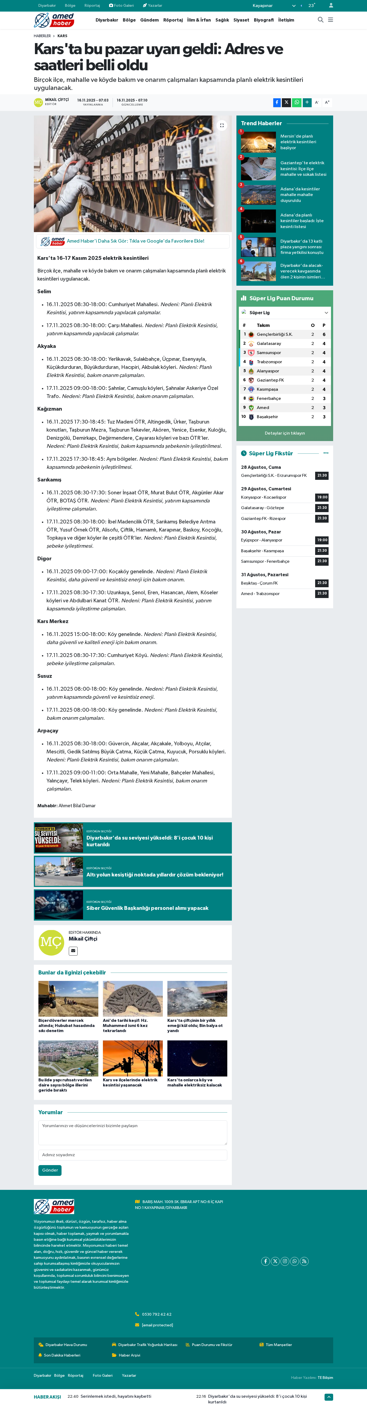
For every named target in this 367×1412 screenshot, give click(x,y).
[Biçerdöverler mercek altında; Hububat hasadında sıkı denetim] (68, 999)
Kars (62, 36)
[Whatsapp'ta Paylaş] (296, 102)
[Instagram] (284, 1261)
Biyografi (264, 20)
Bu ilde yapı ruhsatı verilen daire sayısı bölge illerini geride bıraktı (65, 1085)
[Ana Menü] (330, 20)
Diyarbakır (47, 6)
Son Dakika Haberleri (62, 1355)
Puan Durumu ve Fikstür (212, 1345)
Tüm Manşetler (279, 1345)
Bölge (70, 6)
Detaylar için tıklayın (285, 433)
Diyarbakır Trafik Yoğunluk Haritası (147, 1345)
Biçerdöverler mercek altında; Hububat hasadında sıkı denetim (66, 1025)
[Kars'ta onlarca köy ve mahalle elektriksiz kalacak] (197, 1058)
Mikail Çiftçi (83, 939)
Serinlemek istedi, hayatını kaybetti (116, 1396)
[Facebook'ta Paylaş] (277, 102)
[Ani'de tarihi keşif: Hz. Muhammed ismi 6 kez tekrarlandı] (133, 999)
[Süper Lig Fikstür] (326, 453)
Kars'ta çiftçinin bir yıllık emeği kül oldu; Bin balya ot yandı (195, 1025)
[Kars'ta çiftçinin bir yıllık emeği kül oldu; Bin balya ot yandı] (197, 999)
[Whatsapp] (294, 1261)
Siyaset (241, 20)
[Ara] (321, 20)
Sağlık (222, 20)
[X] (275, 1261)
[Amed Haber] (54, 20)
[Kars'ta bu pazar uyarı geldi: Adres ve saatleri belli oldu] (133, 174)
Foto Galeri (124, 6)
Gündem (149, 20)
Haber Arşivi (129, 1355)
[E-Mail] (73, 951)
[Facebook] (265, 1261)
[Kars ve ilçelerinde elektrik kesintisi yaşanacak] (133, 1058)
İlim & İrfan (199, 20)
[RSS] (304, 1261)
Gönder (50, 1170)
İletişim (286, 20)
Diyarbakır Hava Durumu (66, 1345)
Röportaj (92, 6)
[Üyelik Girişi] (329, 6)
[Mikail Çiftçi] (51, 942)
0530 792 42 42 (156, 1314)
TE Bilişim (325, 1378)
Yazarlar (155, 6)
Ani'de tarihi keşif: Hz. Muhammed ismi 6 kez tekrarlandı (125, 1025)
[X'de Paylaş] (286, 102)
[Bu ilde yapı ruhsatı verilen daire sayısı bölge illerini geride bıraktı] (68, 1058)
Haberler (42, 36)
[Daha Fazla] (307, 102)
